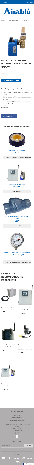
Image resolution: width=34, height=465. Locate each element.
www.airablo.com (17, 417)
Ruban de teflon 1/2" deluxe (17, 150)
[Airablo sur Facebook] (17, 437)
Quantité (3, 73)
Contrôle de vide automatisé (17, 184)
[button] (28, 464)
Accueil (3, 20)
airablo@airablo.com (17, 433)
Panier (31, 2)
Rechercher (17, 415)
